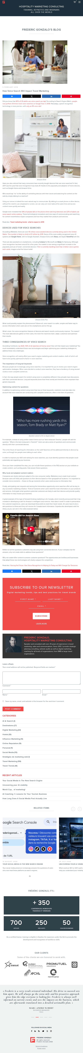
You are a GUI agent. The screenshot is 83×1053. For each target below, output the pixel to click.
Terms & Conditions (41, 1046)
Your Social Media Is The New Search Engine (22, 781)
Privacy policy (41, 1048)
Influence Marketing (11, 739)
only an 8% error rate (33, 106)
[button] (75, 2)
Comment (7, 686)
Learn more (41, 623)
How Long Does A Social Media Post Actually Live (25, 798)
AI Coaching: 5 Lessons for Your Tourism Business (25, 794)
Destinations (8, 725)
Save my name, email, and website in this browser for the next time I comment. (34, 701)
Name (5, 695)
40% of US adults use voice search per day (31, 101)
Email (44, 695)
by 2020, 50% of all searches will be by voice (34, 346)
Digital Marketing (10, 730)
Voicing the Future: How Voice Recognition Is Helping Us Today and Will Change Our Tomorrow (44, 565)
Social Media (8, 752)
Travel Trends (8, 766)
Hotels (5, 734)
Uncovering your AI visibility (15, 785)
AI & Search (8, 721)
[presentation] (73, 809)
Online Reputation (10, 743)
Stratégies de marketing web (15, 757)
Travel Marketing (10, 761)
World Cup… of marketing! (14, 790)
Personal (6, 748)
